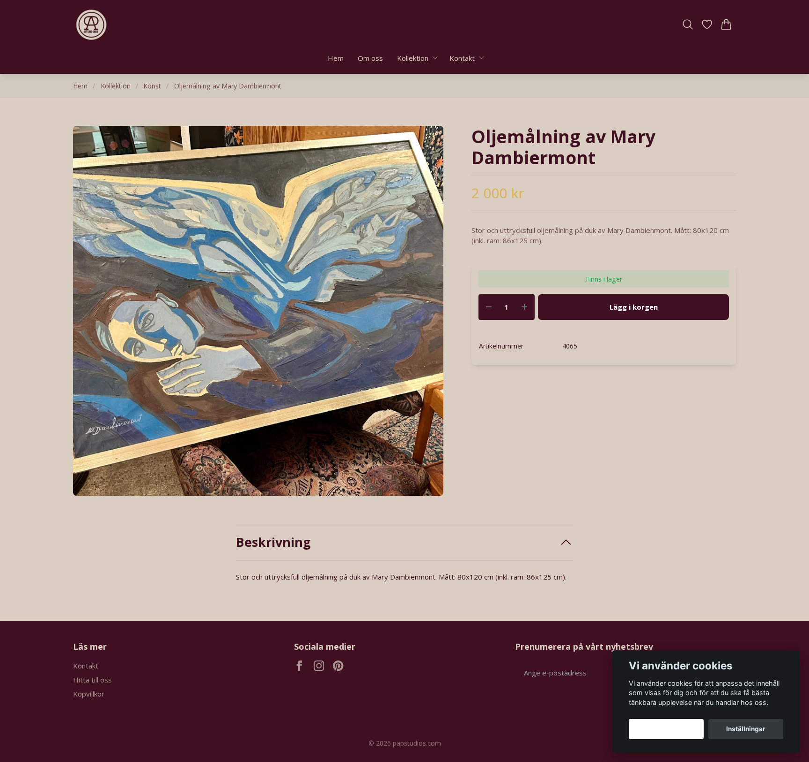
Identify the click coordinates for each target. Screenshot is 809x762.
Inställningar (745, 729)
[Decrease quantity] (489, 307)
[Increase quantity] (524, 307)
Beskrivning (273, 542)
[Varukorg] (726, 24)
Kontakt (85, 665)
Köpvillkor (88, 693)
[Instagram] (319, 665)
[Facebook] (299, 665)
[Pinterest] (338, 665)
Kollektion (116, 85)
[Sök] (687, 24)
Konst (152, 85)
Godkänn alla (666, 729)
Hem (80, 85)
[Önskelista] (707, 24)
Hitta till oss (92, 679)
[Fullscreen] (258, 311)
